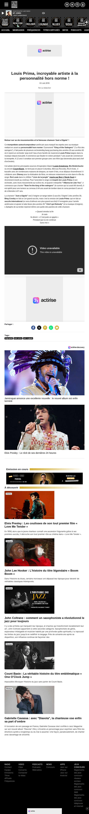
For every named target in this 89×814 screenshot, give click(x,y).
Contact (8, 767)
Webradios (18, 30)
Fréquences (33, 30)
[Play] (3, 13)
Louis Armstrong (60, 166)
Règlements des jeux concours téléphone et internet (79, 800)
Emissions (9, 773)
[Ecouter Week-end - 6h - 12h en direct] (44, 478)
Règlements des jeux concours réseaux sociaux (79, 775)
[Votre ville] (67, 4)
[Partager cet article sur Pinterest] (44, 329)
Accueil (5, 30)
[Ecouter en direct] (72, 4)
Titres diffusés (51, 30)
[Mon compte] (82, 4)
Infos (65, 30)
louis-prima (18, 338)
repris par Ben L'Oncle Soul (62, 177)
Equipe (8, 770)
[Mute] (43, 13)
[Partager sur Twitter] (38, 329)
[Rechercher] (77, 4)
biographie (8, 338)
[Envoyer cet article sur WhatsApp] (50, 329)
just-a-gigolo (28, 338)
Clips (20, 767)
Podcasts (76, 30)
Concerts (22, 770)
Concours (50, 767)
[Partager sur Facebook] (32, 329)
